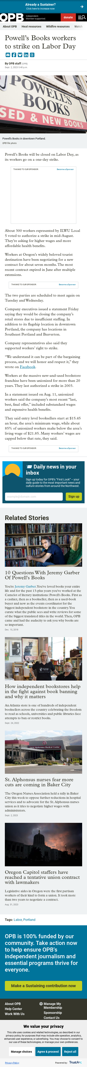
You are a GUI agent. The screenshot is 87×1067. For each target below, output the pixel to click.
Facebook (27, 367)
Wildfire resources (58, 26)
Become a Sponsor (65, 169)
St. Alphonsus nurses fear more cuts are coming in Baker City (39, 782)
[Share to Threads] (32, 55)
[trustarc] (75, 1063)
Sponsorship (53, 1013)
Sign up (73, 496)
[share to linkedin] (26, 55)
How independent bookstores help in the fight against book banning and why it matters (43, 691)
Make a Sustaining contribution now (43, 985)
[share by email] (8, 55)
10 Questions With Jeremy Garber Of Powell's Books (42, 575)
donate (68, 17)
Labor (18, 920)
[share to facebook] (14, 55)
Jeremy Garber (25, 586)
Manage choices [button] (21, 1051)
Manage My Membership (53, 1006)
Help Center (13, 1009)
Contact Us (51, 1018)
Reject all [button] (70, 1051)
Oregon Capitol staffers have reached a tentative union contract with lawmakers (42, 877)
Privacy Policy (12, 1062)
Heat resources (31, 26)
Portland (29, 920)
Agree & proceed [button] (48, 1051)
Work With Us (14, 1014)
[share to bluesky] (20, 55)
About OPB (10, 26)
